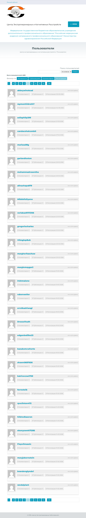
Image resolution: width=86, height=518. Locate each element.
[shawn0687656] (11, 365)
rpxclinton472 (24, 403)
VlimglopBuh (24, 240)
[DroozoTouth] (11, 324)
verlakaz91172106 (25, 213)
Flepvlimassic (24, 444)
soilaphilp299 (24, 118)
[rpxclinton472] (11, 405)
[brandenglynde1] (11, 473)
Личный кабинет (12, 2)
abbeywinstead (25, 90)
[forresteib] (11, 392)
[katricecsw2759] (11, 378)
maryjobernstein (25, 458)
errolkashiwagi (25, 308)
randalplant (23, 485)
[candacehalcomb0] (11, 133)
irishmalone (23, 281)
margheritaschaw (26, 254)
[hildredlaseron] (11, 419)
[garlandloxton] (11, 160)
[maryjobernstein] (11, 460)
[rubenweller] (11, 297)
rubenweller (23, 294)
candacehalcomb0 (26, 131)
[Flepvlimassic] (11, 446)
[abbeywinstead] (11, 93)
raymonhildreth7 (25, 104)
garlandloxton (24, 158)
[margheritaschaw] (11, 256)
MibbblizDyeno (25, 199)
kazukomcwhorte (26, 349)
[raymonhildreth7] (11, 106)
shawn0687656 (25, 362)
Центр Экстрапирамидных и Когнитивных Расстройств (34, 24)
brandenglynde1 (25, 471)
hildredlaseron (24, 417)
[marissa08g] (11, 147)
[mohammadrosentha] (11, 174)
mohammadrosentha (28, 172)
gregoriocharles (25, 226)
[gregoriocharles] (11, 229)
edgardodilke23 (25, 335)
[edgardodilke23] (11, 337)
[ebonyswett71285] (11, 433)
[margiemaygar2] (11, 269)
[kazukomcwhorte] (11, 351)
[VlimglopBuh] (11, 242)
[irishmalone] (11, 283)
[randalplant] (11, 487)
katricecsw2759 (25, 376)
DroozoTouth (23, 322)
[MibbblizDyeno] (11, 201)
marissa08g (23, 145)
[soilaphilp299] (11, 120)
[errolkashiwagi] (11, 310)
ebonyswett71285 (26, 430)
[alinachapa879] (11, 188)
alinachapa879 (24, 186)
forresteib (22, 390)
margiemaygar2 (25, 267)
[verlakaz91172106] (11, 215)
